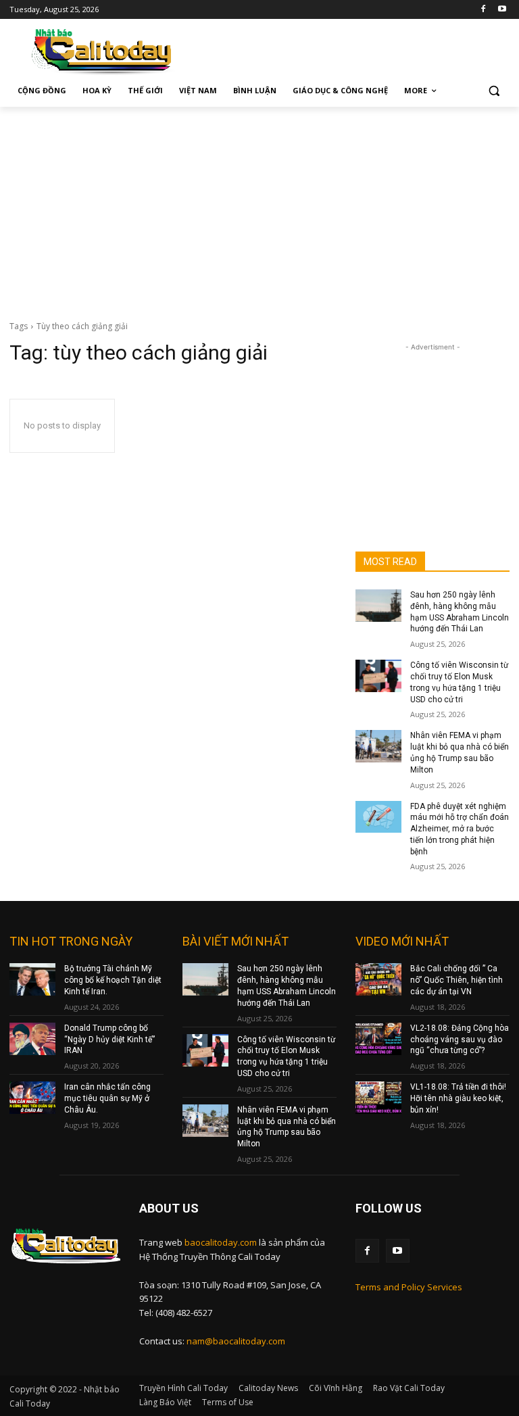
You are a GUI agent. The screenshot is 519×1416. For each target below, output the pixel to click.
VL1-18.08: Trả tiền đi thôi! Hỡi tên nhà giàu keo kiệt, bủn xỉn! (458, 1098)
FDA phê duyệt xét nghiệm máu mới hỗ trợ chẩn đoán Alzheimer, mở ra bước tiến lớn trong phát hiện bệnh (459, 829)
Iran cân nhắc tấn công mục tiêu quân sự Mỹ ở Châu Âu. (107, 1098)
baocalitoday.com (220, 1242)
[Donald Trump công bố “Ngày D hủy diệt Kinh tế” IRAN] (32, 1039)
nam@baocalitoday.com (236, 1341)
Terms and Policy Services (408, 1287)
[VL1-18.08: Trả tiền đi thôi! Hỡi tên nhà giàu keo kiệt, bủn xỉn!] (378, 1097)
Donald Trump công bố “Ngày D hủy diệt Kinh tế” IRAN (109, 1039)
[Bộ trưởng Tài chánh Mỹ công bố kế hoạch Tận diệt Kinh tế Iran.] (32, 979)
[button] (494, 91)
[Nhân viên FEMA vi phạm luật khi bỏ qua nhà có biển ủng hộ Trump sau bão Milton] (378, 746)
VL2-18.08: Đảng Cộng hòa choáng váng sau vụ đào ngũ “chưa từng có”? (459, 1039)
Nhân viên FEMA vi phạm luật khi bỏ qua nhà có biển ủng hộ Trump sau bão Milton (286, 1126)
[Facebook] (483, 10)
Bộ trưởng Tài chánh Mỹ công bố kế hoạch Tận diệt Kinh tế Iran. (113, 980)
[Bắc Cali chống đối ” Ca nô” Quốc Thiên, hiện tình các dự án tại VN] (378, 979)
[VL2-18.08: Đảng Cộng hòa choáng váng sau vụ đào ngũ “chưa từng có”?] (378, 1039)
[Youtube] (502, 10)
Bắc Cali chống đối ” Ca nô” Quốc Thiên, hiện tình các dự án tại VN (456, 980)
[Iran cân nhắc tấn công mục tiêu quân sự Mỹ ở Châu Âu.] (32, 1097)
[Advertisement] (259, 208)
